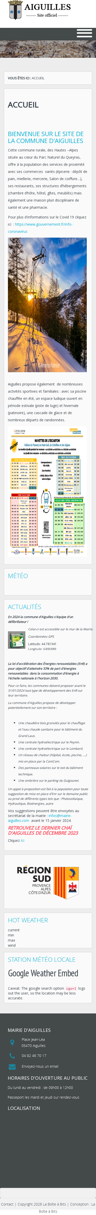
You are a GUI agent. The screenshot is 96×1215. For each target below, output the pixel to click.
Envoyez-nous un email (40, 1066)
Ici (22, 840)
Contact (7, 1204)
